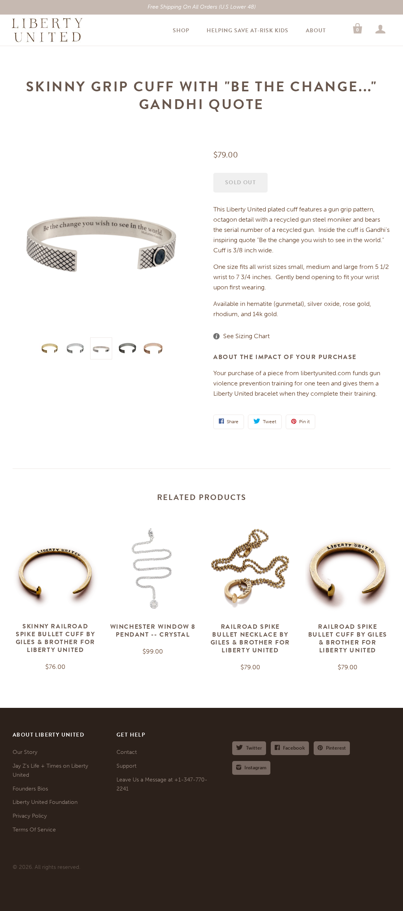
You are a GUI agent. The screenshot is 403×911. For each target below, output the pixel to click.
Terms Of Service (34, 829)
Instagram (255, 767)
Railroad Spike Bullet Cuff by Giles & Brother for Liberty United (347, 638)
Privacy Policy (30, 816)
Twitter (254, 748)
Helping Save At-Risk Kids (247, 30)
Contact (126, 752)
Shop (181, 30)
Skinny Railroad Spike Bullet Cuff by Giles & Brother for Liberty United (55, 638)
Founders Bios (30, 788)
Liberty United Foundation (45, 802)
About (316, 30)
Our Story (25, 752)
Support (126, 766)
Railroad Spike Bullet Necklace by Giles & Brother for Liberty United (250, 638)
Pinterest (336, 748)
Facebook (294, 748)
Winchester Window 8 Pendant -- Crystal (153, 630)
